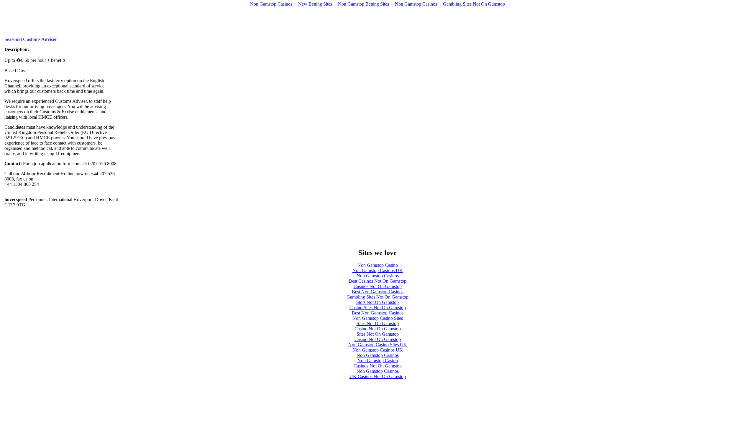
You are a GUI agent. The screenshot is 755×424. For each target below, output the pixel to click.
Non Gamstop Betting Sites (363, 3)
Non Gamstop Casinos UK (377, 270)
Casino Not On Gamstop (377, 328)
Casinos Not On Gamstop (378, 286)
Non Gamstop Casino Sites (377, 318)
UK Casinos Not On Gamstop (377, 376)
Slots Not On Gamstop (377, 302)
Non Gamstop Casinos (271, 3)
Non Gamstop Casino (377, 265)
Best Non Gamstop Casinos (377, 291)
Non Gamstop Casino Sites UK (377, 344)
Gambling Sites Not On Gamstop (474, 3)
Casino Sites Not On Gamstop (377, 307)
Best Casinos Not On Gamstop (377, 281)
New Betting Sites (315, 3)
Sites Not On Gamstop (378, 323)
